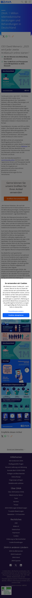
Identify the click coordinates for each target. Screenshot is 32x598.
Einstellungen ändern (16, 311)
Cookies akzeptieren (15, 315)
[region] (16, 299)
